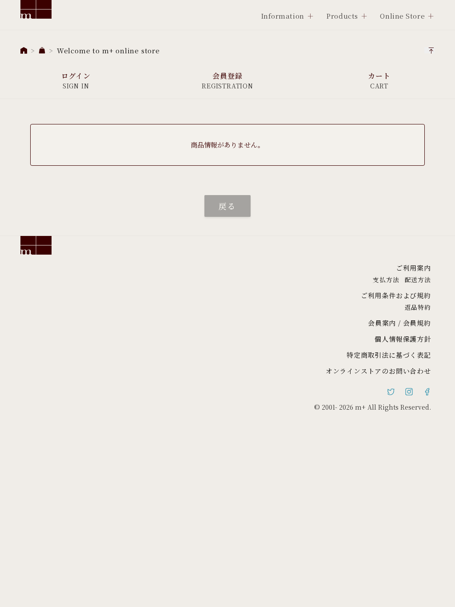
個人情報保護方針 (403, 338)
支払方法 (386, 279)
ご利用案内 (413, 267)
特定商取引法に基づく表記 (389, 354)
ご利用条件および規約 (396, 295)
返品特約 (418, 307)
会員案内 (382, 322)
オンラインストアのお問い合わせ (378, 370)
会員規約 (417, 322)
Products (342, 15)
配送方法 (418, 279)
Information (282, 15)
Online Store (402, 15)
